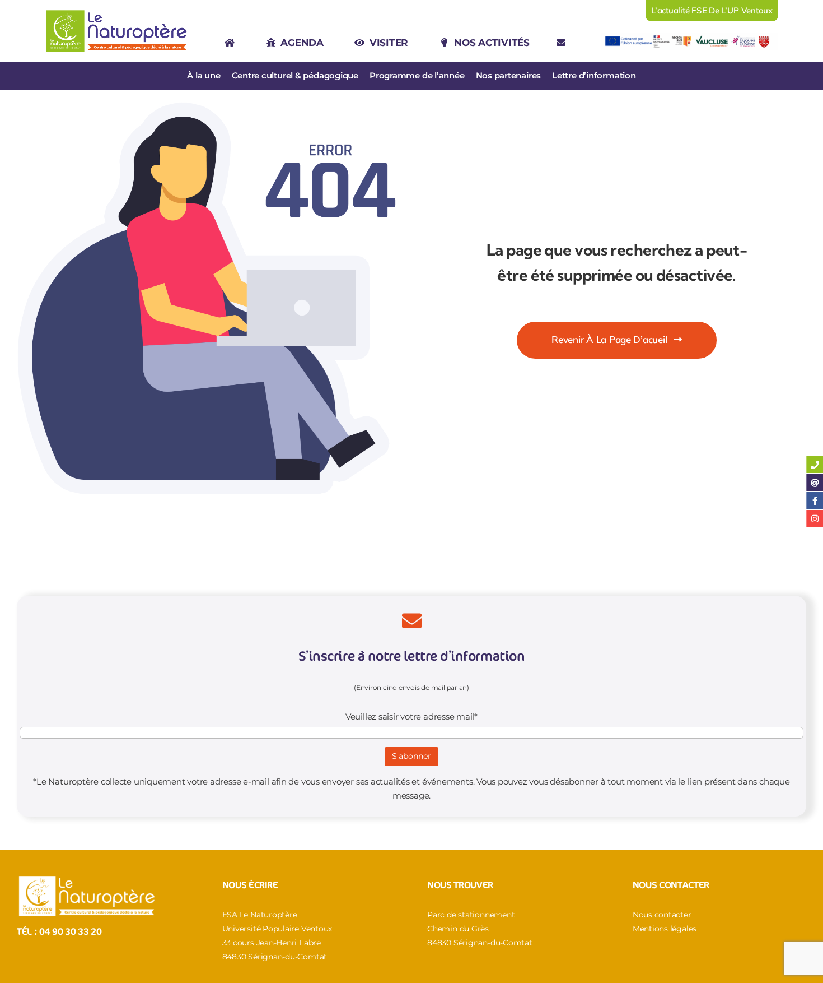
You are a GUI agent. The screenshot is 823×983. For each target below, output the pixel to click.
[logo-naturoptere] (117, 11)
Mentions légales (664, 929)
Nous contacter (662, 915)
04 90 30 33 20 (70, 931)
